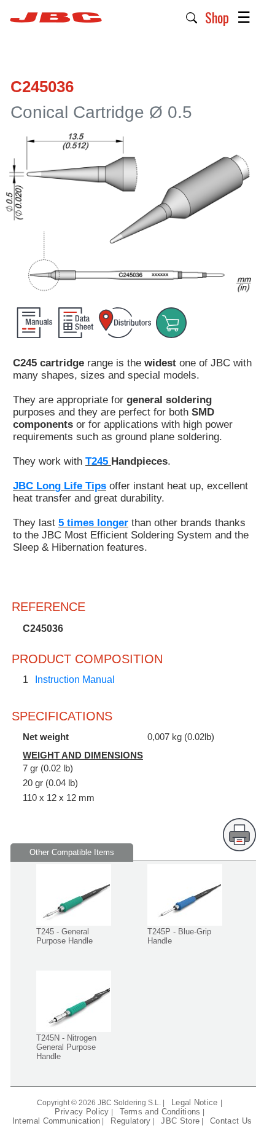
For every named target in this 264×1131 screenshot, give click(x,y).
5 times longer (93, 523)
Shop (217, 17)
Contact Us (231, 1120)
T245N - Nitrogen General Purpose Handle (66, 1047)
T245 (98, 461)
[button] (191, 16)
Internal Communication (56, 1120)
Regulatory (130, 1120)
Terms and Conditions (160, 1111)
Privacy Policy (82, 1111)
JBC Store (180, 1120)
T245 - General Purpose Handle (64, 936)
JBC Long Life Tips (59, 486)
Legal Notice (195, 1102)
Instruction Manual (75, 679)
